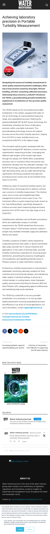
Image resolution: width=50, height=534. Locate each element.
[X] (10, 331)
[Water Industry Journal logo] (25, 465)
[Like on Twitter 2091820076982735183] (19, 441)
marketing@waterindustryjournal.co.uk (27, 499)
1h (44, 433)
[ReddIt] (20, 331)
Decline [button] (29, 529)
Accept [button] (20, 529)
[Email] (26, 331)
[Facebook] (4, 331)
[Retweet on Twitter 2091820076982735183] (15, 441)
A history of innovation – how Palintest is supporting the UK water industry (37, 347)
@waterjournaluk (35, 433)
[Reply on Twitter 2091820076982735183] (11, 441)
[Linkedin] (15, 331)
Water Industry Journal (19, 433)
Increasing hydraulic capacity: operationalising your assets (13, 346)
